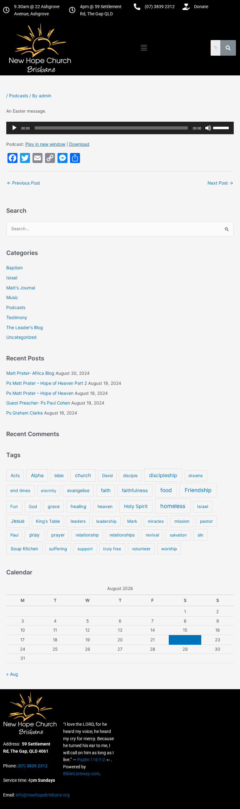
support (85, 548)
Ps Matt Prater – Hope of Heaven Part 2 (46, 383)
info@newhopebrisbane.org (42, 794)
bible (59, 475)
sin (200, 534)
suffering (58, 548)
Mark (132, 521)
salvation (178, 534)
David (107, 475)
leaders (78, 521)
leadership (106, 521)
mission (181, 521)
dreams (195, 475)
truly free (112, 548)
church (83, 475)
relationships (122, 534)
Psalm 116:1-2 (91, 759)
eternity (48, 490)
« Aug (12, 674)
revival (152, 534)
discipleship (163, 475)
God (33, 506)
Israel (11, 277)
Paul (14, 534)
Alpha (37, 475)
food (166, 490)
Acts (15, 475)
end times (20, 490)
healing (78, 506)
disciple (130, 475)
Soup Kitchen (24, 548)
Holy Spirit (136, 506)
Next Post (220, 183)
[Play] (14, 128)
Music (12, 297)
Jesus (17, 521)
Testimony (16, 317)
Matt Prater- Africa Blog (30, 373)
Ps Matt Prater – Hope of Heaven (39, 393)
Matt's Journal (20, 287)
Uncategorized (21, 337)
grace (54, 506)
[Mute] (208, 128)
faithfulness (135, 490)
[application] (120, 128)
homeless (172, 506)
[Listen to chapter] (108, 759)
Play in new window (45, 144)
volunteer (141, 548)
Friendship (198, 490)
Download (79, 144)
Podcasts (18, 95)
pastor (206, 521)
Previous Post (23, 183)
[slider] (222, 127)
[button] (143, 47)
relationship (87, 534)
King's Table (48, 521)
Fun (14, 506)
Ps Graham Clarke (24, 412)
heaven (105, 506)
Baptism (14, 267)
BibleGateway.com (81, 773)
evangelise (78, 490)
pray (34, 535)
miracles (156, 521)
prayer (58, 534)
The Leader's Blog (24, 327)
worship (169, 548)
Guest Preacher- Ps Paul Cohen (38, 402)
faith (106, 490)
